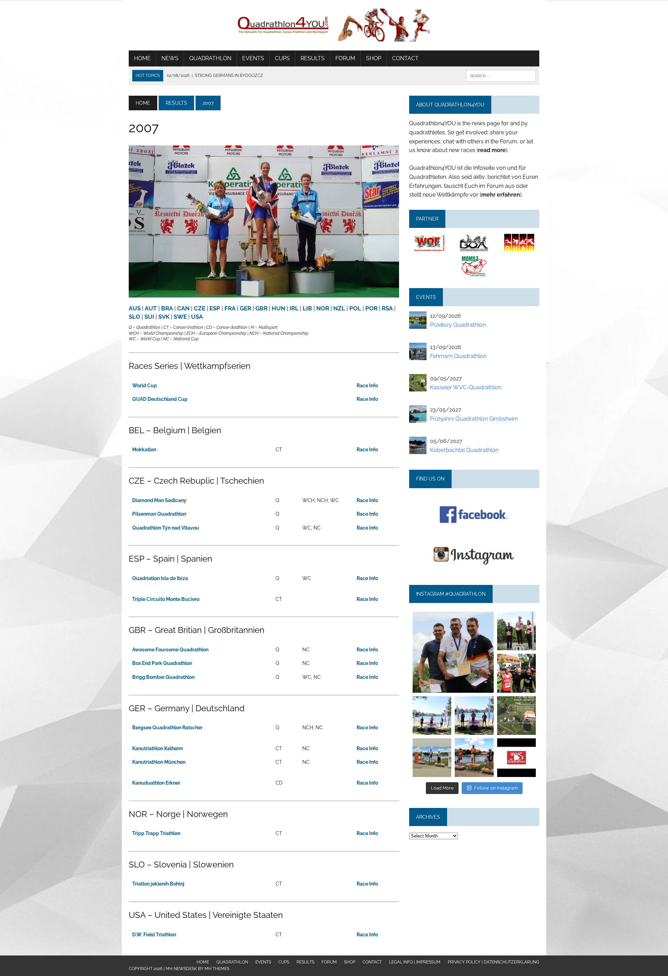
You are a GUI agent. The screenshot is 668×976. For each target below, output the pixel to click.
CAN (183, 308)
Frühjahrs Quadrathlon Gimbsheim (474, 418)
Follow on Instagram (496, 788)
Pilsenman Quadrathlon (159, 514)
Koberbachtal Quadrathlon (464, 450)
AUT (151, 308)
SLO (134, 316)
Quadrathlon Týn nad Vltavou (165, 528)
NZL (339, 308)
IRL (294, 308)
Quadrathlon (210, 58)
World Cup (144, 385)
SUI (149, 316)
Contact (405, 58)
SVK (163, 316)
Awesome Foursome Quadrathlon (170, 649)
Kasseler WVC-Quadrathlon (465, 387)
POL (355, 308)
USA (197, 316)
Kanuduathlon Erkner (156, 783)
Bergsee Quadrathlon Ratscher (167, 727)
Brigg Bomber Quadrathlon (163, 677)
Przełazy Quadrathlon (458, 325)
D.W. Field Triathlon (154, 934)
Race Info (367, 385)
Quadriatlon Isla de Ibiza (160, 578)
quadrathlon (453, 615)
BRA (167, 308)
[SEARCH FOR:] (501, 75)
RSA (387, 308)
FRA (230, 308)
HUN (278, 308)
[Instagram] (489, 688)
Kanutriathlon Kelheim (157, 748)
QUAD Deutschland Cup (160, 399)
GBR (261, 308)
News (169, 58)
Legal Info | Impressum (414, 962)
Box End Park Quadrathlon (162, 663)
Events (253, 58)
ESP (214, 308)
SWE (180, 316)
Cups (282, 58)
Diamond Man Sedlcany (159, 500)
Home (142, 58)
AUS (135, 308)
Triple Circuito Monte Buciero (165, 599)
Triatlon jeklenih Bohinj (158, 884)
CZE (199, 308)
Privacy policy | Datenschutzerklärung (493, 962)
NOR (322, 308)
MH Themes (217, 968)
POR (371, 308)
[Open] (453, 652)
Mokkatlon (144, 449)
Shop (373, 58)
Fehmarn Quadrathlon (458, 356)
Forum (345, 58)
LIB (307, 308)
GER (245, 308)
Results (313, 58)
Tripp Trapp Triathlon (156, 833)
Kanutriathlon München (158, 762)
